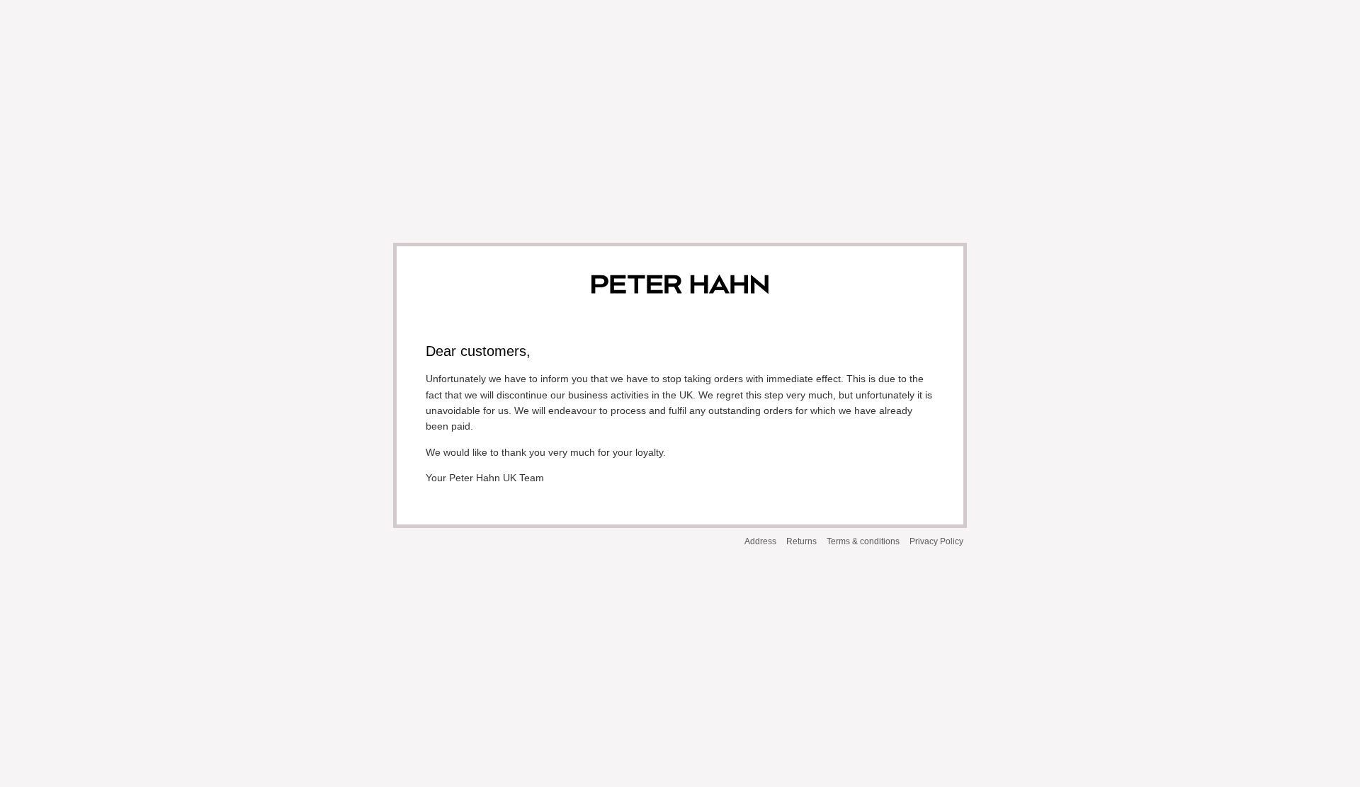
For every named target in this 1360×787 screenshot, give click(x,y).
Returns (801, 541)
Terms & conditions (863, 541)
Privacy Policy (936, 541)
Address (760, 541)
